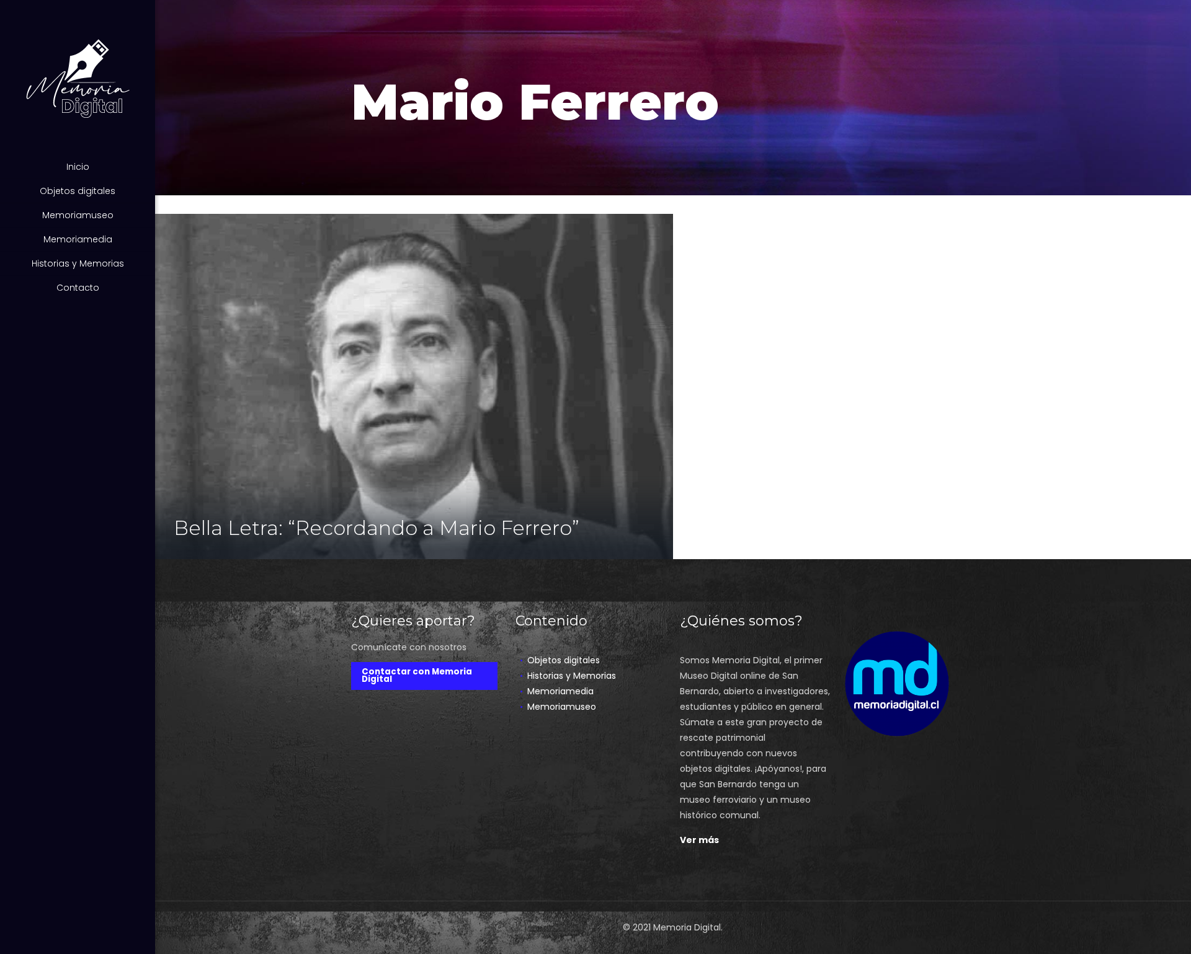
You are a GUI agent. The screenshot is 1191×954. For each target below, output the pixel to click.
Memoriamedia (560, 691)
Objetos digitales (563, 660)
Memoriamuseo (561, 706)
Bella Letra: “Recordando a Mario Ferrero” (376, 528)
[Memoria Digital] (77, 77)
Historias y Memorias (571, 675)
